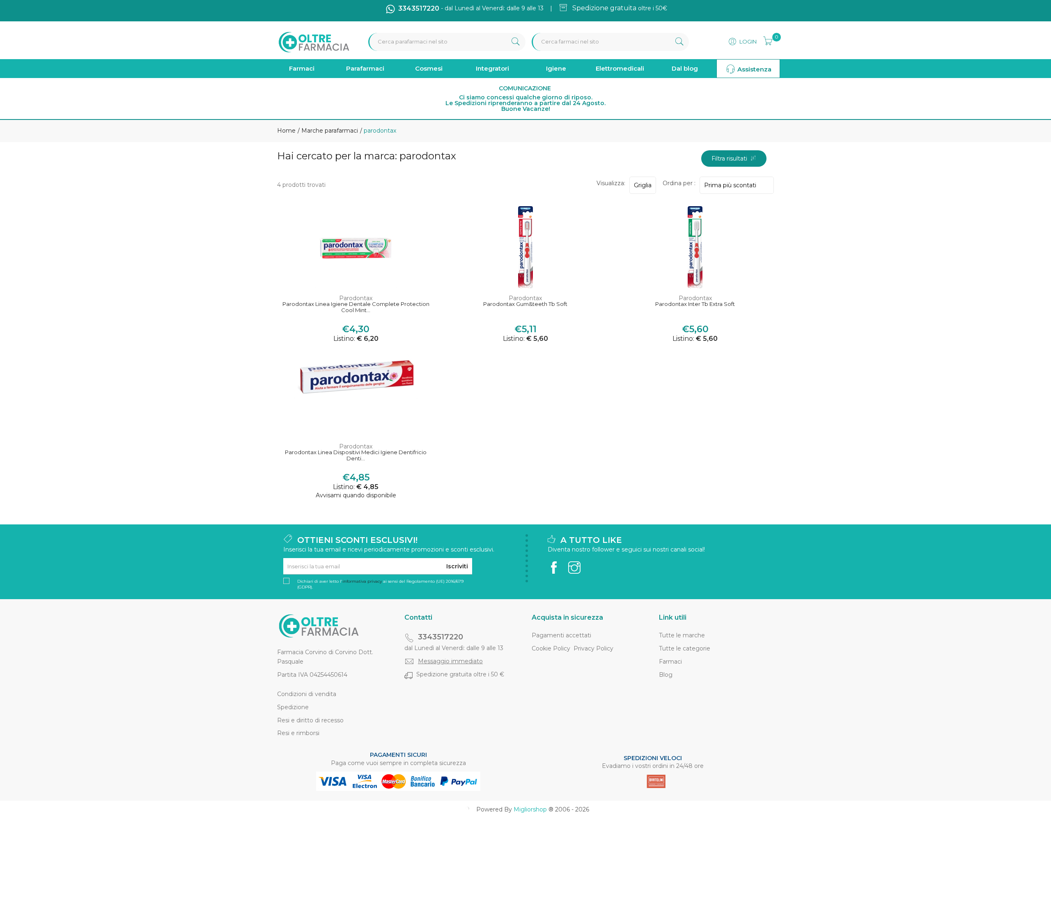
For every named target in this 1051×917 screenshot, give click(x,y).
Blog (665, 674)
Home (286, 130)
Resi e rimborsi (298, 733)
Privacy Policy (593, 648)
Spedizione (293, 707)
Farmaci (301, 68)
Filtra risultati (730, 158)
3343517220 (440, 636)
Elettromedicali (620, 68)
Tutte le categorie (684, 648)
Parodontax (355, 298)
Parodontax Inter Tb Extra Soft (695, 304)
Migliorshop (530, 809)
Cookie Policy (551, 648)
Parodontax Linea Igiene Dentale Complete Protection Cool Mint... (355, 307)
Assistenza (753, 69)
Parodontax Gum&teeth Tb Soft (525, 304)
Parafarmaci (365, 68)
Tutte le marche (682, 635)
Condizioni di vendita (306, 694)
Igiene (556, 68)
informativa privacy (362, 581)
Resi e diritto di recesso (310, 720)
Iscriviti (457, 566)
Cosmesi (429, 68)
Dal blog (685, 68)
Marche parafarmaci (329, 130)
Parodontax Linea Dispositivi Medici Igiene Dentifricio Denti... (356, 455)
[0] (765, 40)
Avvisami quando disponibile (356, 495)
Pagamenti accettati (561, 635)
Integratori (492, 68)
